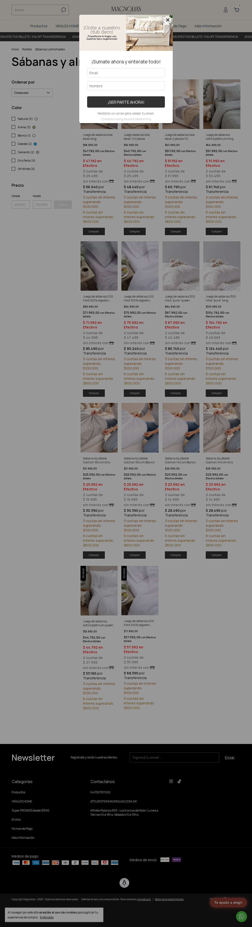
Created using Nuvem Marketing (126, 119)
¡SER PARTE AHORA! (126, 102)
